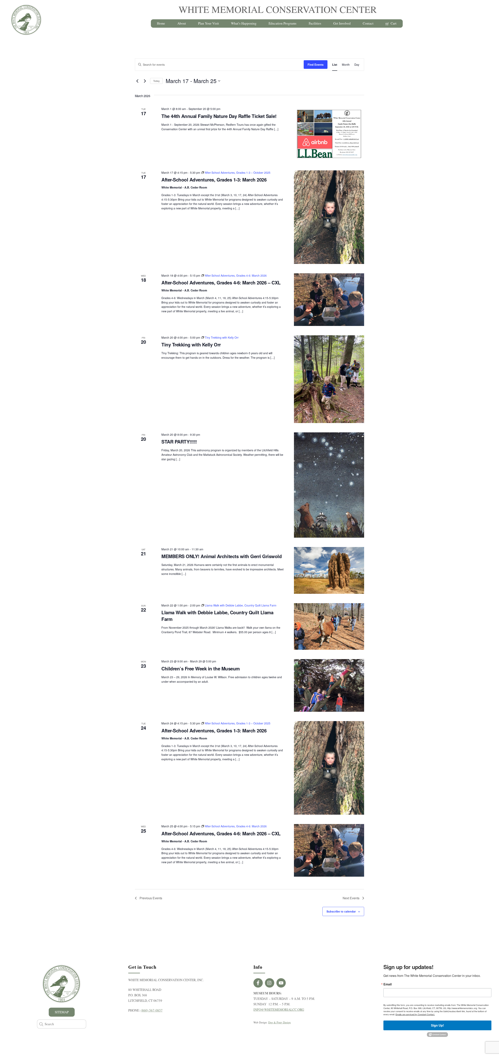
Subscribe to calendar (341, 911)
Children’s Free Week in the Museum (200, 668)
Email (387, 984)
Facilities (315, 23)
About (181, 23)
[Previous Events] (137, 81)
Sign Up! (437, 1025)
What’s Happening (244, 23)
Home (161, 23)
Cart (393, 23)
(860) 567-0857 (152, 1010)
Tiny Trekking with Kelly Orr (191, 344)
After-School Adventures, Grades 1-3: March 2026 (213, 179)
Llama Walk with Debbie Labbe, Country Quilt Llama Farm (217, 615)
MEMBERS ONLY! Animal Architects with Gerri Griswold (221, 556)
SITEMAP (62, 1012)
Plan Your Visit (208, 23)
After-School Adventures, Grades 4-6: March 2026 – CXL (221, 282)
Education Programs (282, 23)
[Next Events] (144, 81)
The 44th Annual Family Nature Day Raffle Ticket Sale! (219, 116)
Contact (368, 23)
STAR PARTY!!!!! (179, 441)
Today (156, 80)
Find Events (316, 64)
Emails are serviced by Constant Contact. (415, 1014)
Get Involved (342, 23)
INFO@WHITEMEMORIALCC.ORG (278, 1009)
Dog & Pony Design (279, 1022)
